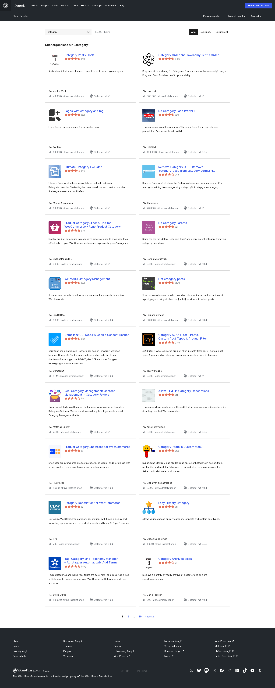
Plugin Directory (21, 16)
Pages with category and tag (83, 111)
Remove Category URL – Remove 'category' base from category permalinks (186, 168)
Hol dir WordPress (258, 5)
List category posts (171, 279)
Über (15, 641)
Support (118, 646)
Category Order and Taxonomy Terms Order (188, 55)
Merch (169, 656)
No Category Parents (172, 223)
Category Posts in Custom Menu (180, 446)
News (16, 646)
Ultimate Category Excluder (83, 167)
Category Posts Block (79, 55)
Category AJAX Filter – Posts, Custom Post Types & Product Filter (182, 336)
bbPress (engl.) (224, 651)
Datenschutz (19, 656)
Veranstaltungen (173, 646)
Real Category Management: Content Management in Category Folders (89, 392)
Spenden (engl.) (174, 651)
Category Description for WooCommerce (92, 503)
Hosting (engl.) (20, 651)
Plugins (67, 651)
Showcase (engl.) (72, 641)
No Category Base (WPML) (176, 111)
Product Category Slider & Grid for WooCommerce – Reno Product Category (92, 224)
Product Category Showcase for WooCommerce (97, 446)
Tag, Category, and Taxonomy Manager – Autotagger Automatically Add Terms (91, 560)
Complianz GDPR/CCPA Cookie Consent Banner (96, 335)
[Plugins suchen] (88, 32)
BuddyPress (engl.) (226, 656)
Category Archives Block (175, 558)
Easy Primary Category (173, 503)
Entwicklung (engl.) (124, 651)
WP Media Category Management (87, 279)
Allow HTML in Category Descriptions (183, 391)
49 (140, 616)
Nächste (149, 616)
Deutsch (47, 671)
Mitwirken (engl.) (173, 641)
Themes (67, 646)
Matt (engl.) (222, 646)
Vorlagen (68, 656)
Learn (117, 641)
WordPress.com (224, 641)
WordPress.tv (122, 656)
